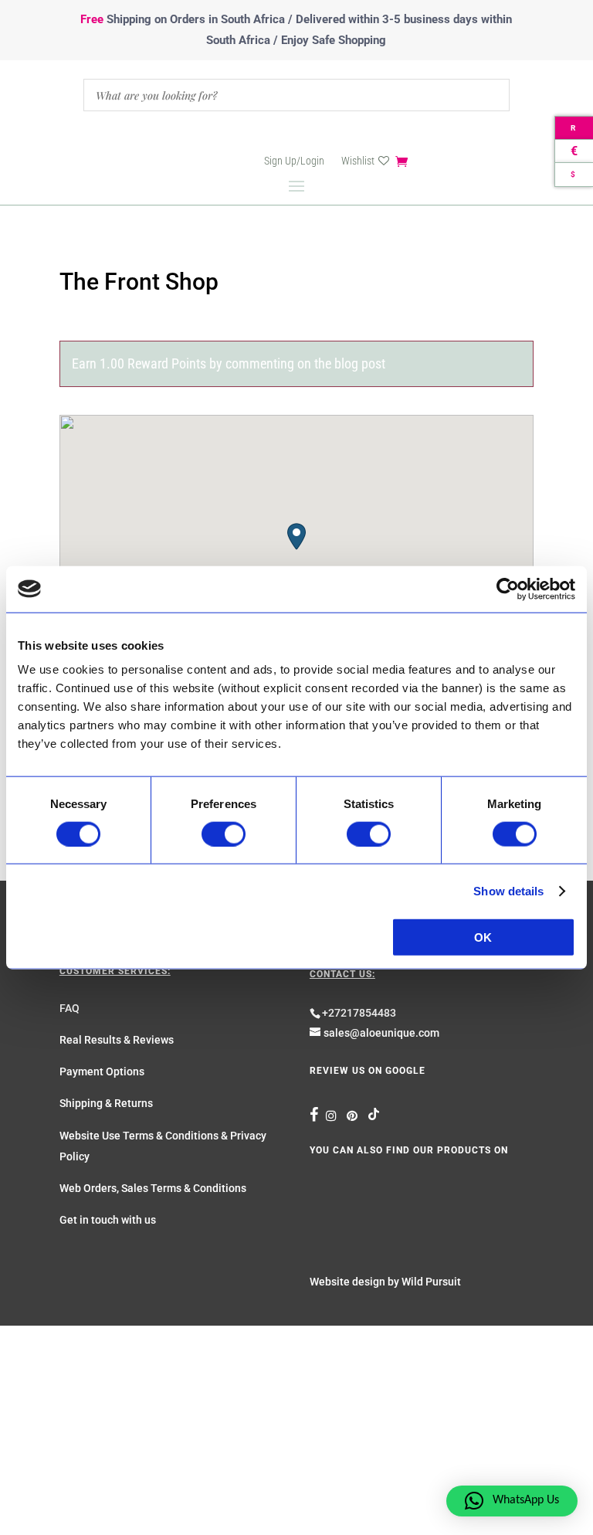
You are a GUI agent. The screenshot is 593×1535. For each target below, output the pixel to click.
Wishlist (357, 161)
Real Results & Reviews (116, 1040)
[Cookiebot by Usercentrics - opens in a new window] (507, 588)
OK (483, 937)
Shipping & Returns (106, 1103)
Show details (508, 890)
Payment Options (101, 1071)
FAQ (69, 1008)
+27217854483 (359, 1013)
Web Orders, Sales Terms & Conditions (152, 1188)
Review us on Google (367, 1070)
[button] (296, 536)
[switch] (224, 833)
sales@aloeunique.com (381, 1033)
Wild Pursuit (431, 1281)
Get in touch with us (107, 1220)
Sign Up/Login (294, 161)
